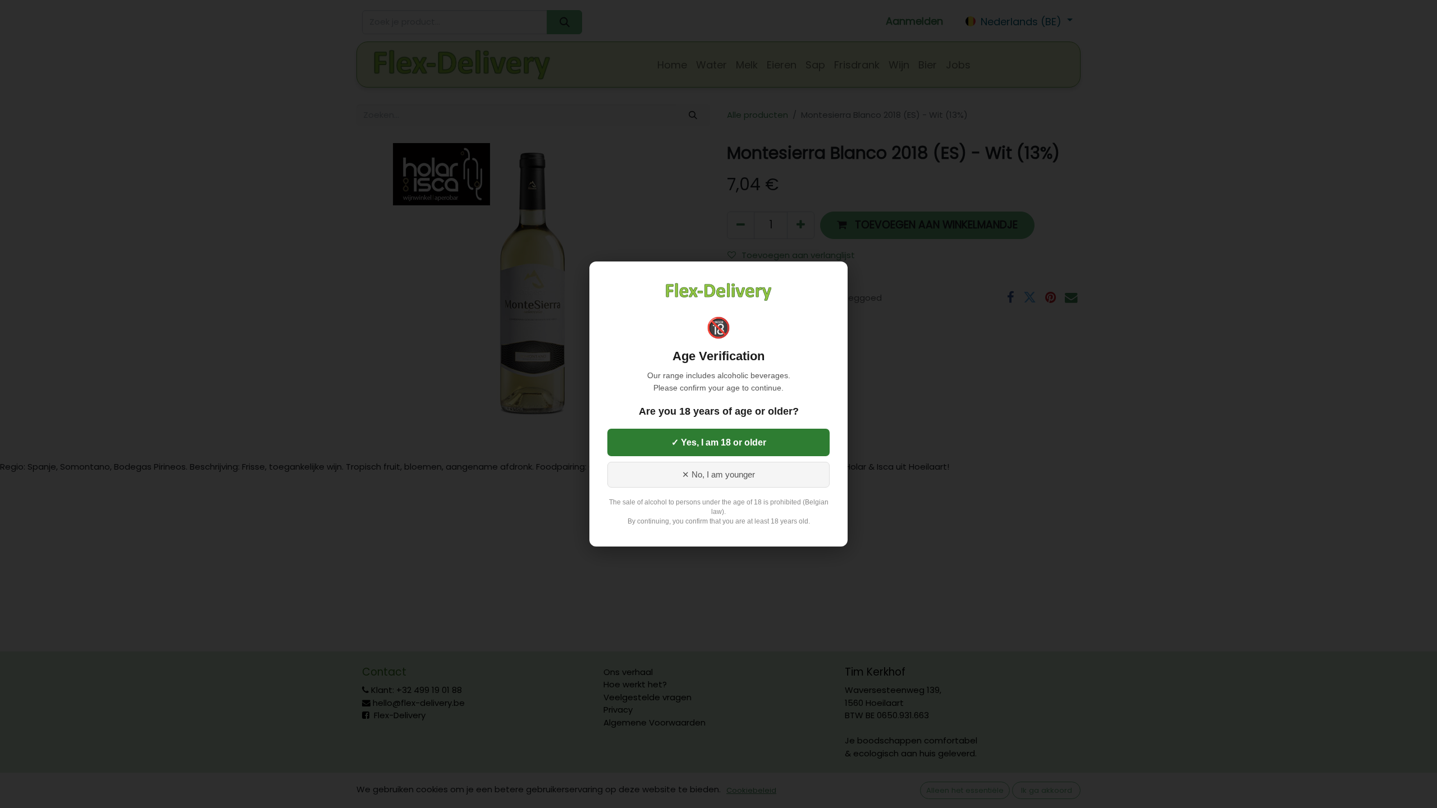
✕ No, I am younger (718, 474)
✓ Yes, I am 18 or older (718, 442)
